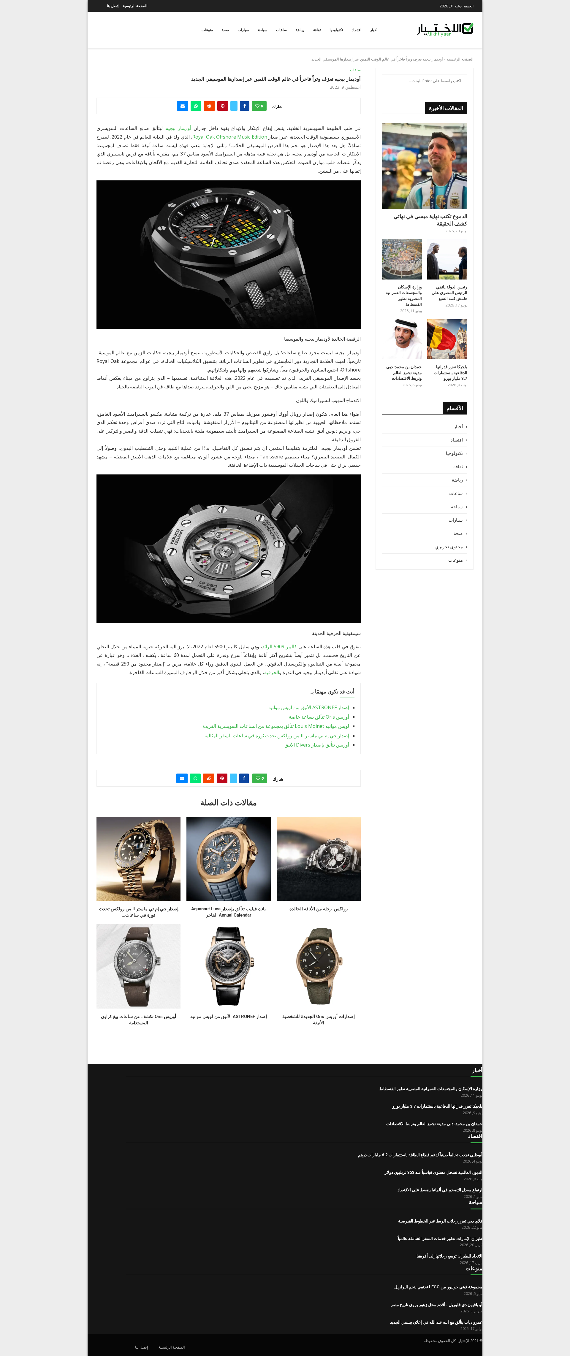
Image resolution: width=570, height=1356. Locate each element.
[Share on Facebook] (244, 106)
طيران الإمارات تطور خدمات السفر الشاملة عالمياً (440, 1238)
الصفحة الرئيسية (135, 6)
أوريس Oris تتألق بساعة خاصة (319, 717)
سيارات (243, 30)
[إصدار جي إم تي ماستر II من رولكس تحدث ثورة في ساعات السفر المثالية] (138, 859)
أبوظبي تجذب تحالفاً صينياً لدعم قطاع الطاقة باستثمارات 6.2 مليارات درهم (420, 1154)
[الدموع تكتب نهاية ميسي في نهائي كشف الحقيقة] (424, 166)
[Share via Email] (182, 106)
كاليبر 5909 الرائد (279, 646)
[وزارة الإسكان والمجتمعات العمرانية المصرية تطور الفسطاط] (402, 259)
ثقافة (317, 30)
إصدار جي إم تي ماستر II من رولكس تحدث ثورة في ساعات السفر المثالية (277, 735)
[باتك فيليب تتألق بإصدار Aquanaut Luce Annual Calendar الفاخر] (228, 859)
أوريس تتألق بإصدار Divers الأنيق (316, 744)
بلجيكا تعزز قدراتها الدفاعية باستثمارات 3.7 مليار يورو (450, 372)
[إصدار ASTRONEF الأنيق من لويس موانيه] (228, 966)
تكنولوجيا (336, 30)
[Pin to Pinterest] (222, 106)
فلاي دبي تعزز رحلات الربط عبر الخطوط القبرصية (440, 1221)
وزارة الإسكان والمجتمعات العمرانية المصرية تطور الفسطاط (404, 296)
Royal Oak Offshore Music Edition (229, 137)
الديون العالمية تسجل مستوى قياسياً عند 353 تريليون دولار (433, 1172)
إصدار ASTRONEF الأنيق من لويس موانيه (308, 707)
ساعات (281, 30)
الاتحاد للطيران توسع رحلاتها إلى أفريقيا (449, 1256)
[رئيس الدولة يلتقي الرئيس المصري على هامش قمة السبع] (447, 259)
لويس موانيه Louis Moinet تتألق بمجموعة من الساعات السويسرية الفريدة (275, 726)
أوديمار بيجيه (178, 128)
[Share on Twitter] (234, 106)
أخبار (373, 30)
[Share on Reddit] (209, 106)
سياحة (262, 30)
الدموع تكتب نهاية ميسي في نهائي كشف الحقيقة (430, 220)
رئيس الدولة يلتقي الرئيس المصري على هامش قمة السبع (449, 293)
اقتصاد (356, 30)
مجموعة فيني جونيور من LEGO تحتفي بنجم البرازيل (438, 1286)
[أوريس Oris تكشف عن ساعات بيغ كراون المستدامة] (138, 966)
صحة (225, 30)
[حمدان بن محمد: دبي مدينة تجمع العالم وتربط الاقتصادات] (402, 339)
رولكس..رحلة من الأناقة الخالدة (318, 909)
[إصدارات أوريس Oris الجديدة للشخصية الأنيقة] (319, 966)
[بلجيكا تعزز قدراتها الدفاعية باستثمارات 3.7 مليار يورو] (447, 339)
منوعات (207, 30)
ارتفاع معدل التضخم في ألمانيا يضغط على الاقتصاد (440, 1189)
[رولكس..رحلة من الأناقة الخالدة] (319, 859)
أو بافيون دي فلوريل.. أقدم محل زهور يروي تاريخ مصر (436, 1304)
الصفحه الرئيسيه (460, 59)
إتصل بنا (112, 6)
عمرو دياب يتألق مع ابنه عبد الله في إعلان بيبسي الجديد (436, 1322)
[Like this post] (257, 106)
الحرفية (271, 672)
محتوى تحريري (449, 547)
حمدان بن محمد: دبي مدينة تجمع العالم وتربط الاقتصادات (404, 372)
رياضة (300, 30)
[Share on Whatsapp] (196, 106)
